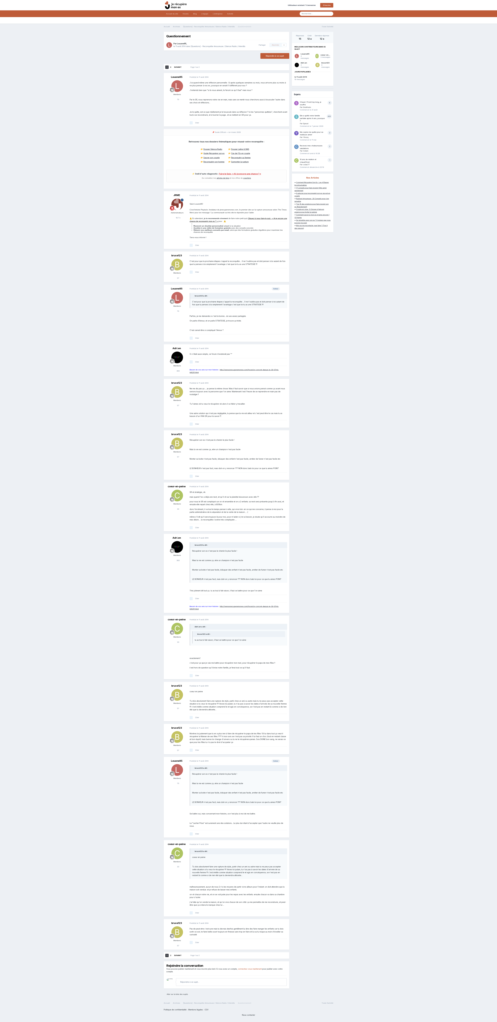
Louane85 (181, 43)
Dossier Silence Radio (212, 149)
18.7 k (177, 218)
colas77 (306, 164)
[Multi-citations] (191, 122)
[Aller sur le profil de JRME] (177, 204)
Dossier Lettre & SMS (240, 149)
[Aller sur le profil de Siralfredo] (296, 103)
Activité (230, 14)
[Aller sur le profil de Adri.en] (177, 357)
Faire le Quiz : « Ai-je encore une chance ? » (240, 174)
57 (178, 278)
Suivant (177, 67)
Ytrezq (305, 137)
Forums (186, 14)
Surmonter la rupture (240, 162)
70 (178, 99)
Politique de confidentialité (175, 1010)
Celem (305, 151)
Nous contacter (248, 1015)
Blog (195, 14)
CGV (207, 1010)
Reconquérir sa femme (241, 158)
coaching (247, 178)
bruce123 (176, 255)
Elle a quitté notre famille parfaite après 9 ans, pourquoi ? (312, 118)
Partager (262, 45)
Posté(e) (199, 77)
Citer (197, 123)
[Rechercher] (330, 14)
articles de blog (223, 178)
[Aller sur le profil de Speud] (296, 117)
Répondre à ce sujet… (189, 982)
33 (178, 509)
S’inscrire (327, 5)
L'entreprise (217, 14)
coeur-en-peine (177, 486)
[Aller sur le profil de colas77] (296, 160)
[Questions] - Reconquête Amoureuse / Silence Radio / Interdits (218, 46)
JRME (176, 195)
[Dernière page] (185, 67)
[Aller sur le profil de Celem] (296, 147)
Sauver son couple (211, 158)
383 (178, 371)
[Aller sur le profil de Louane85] (169, 45)
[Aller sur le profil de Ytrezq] (296, 133)
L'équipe (204, 14)
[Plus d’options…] (284, 77)
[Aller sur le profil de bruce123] (177, 264)
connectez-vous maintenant (250, 969)
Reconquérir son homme (213, 162)
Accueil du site (172, 14)
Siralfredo (307, 107)
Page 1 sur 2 (195, 67)
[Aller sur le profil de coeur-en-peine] (177, 495)
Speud (305, 123)
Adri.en (177, 348)
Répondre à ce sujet (275, 56)
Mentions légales (195, 1010)
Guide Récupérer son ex (214, 153)
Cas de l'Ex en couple (240, 153)
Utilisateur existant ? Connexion (302, 5)
